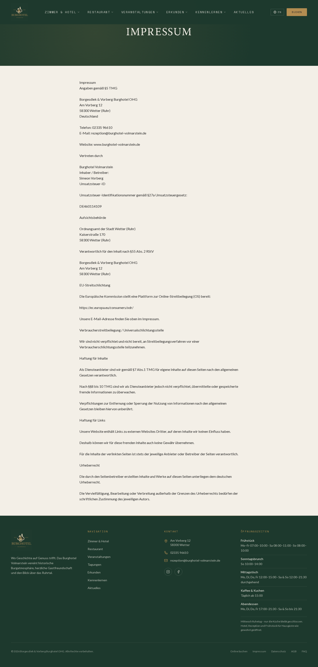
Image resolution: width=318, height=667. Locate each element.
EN (279, 12)
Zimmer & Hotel (60, 12)
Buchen (297, 12)
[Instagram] (168, 572)
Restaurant (99, 12)
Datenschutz (278, 651)
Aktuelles (244, 12)
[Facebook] (178, 572)
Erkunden (175, 12)
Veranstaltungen (138, 12)
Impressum (259, 651)
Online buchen (238, 651)
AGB (294, 651)
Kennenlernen (209, 12)
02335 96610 (179, 552)
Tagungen (94, 564)
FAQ (304, 651)
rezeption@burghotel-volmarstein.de (195, 560)
